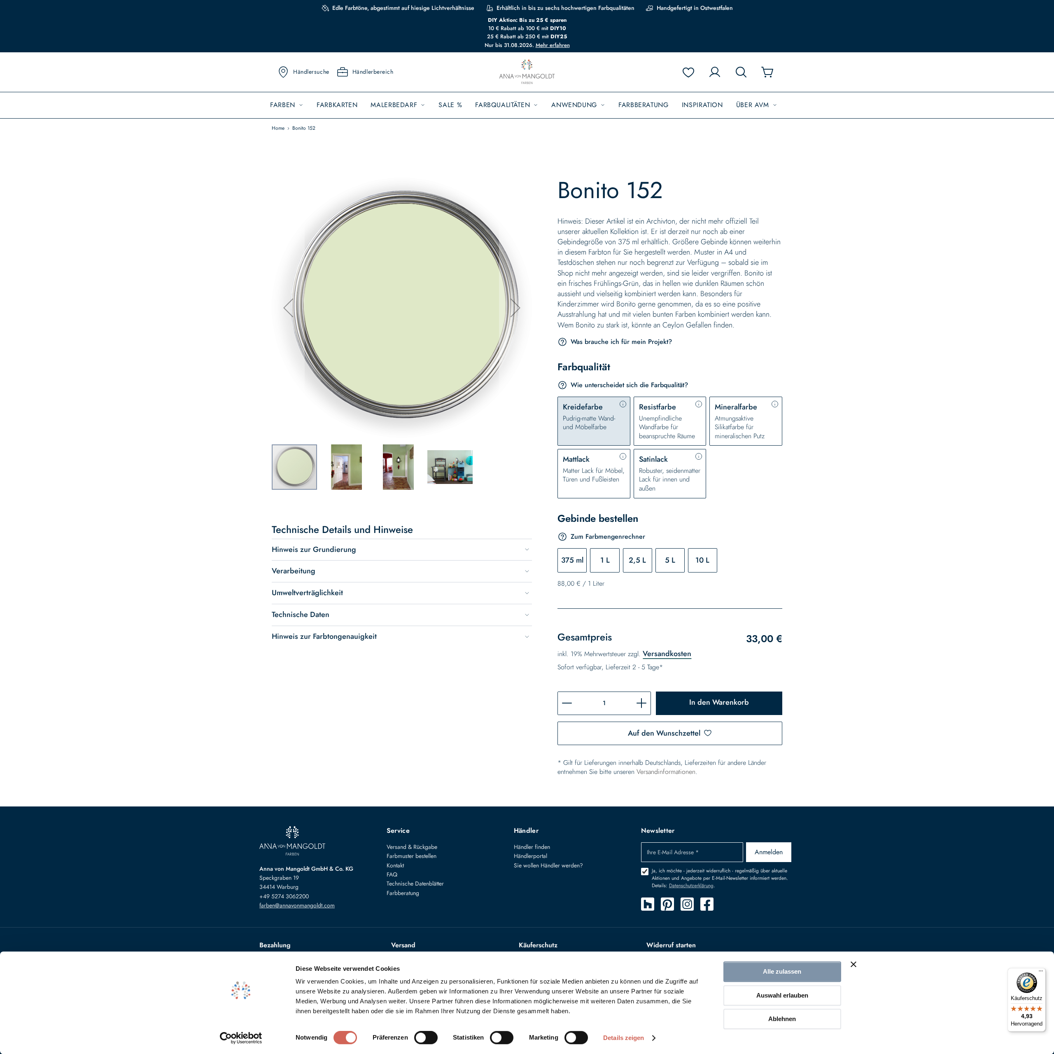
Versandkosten (667, 653)
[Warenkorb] (767, 72)
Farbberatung (403, 893)
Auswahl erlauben (782, 995)
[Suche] (741, 72)
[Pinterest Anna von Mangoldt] (667, 904)
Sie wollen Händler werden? (548, 865)
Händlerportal (530, 856)
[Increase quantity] (641, 703)
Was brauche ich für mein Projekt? (621, 341)
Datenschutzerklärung (691, 885)
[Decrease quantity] (567, 703)
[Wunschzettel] (688, 72)
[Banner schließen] (853, 964)
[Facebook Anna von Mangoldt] (707, 904)
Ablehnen (782, 1018)
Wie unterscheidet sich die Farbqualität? (629, 385)
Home (278, 128)
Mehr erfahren (553, 45)
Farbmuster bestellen (411, 856)
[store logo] (527, 72)
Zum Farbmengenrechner (608, 536)
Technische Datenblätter (415, 883)
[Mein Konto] (715, 72)
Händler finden (532, 847)
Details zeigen (623, 1037)
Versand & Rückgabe (412, 847)
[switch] (426, 1038)
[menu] (527, 105)
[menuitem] (287, 105)
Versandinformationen (666, 771)
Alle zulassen (782, 971)
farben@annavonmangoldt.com (297, 905)
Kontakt (395, 865)
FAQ (392, 874)
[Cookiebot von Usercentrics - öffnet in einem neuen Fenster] (241, 1038)
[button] (288, 308)
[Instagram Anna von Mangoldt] (687, 904)
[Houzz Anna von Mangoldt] (647, 904)
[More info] (623, 404)
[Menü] (1041, 973)
